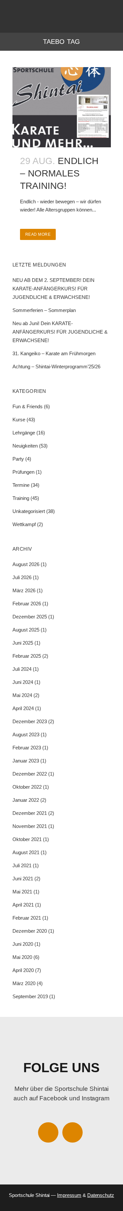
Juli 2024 (21, 669)
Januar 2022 (25, 800)
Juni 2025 (22, 643)
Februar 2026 (26, 603)
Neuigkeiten (25, 446)
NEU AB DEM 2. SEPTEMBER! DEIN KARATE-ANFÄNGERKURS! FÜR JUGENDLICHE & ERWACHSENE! (53, 288)
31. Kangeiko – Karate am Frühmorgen (53, 353)
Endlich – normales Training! (59, 173)
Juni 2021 (22, 878)
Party (18, 459)
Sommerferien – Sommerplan (44, 310)
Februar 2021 (26, 918)
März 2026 (23, 590)
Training (20, 498)
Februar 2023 (26, 747)
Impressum (69, 1195)
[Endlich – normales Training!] (61, 107)
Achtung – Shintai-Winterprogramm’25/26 (56, 366)
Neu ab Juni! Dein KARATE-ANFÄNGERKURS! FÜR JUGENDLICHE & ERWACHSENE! (60, 332)
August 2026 (25, 564)
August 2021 (25, 852)
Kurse (18, 419)
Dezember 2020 (29, 931)
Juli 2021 (21, 865)
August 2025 (25, 630)
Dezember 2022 (29, 774)
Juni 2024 (22, 682)
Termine (21, 485)
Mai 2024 (22, 695)
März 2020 (23, 983)
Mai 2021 (22, 891)
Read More (38, 234)
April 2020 (23, 970)
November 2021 (29, 826)
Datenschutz (100, 1195)
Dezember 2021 (29, 813)
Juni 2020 (22, 944)
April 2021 (23, 905)
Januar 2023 (25, 760)
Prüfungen (23, 472)
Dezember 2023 (29, 721)
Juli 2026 (21, 577)
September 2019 (30, 996)
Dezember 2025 (29, 616)
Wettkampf (24, 524)
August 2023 (25, 734)
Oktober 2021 (27, 839)
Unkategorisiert (28, 511)
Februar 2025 (26, 656)
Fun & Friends (27, 406)
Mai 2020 (22, 957)
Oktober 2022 (27, 787)
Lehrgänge (23, 432)
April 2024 (23, 708)
